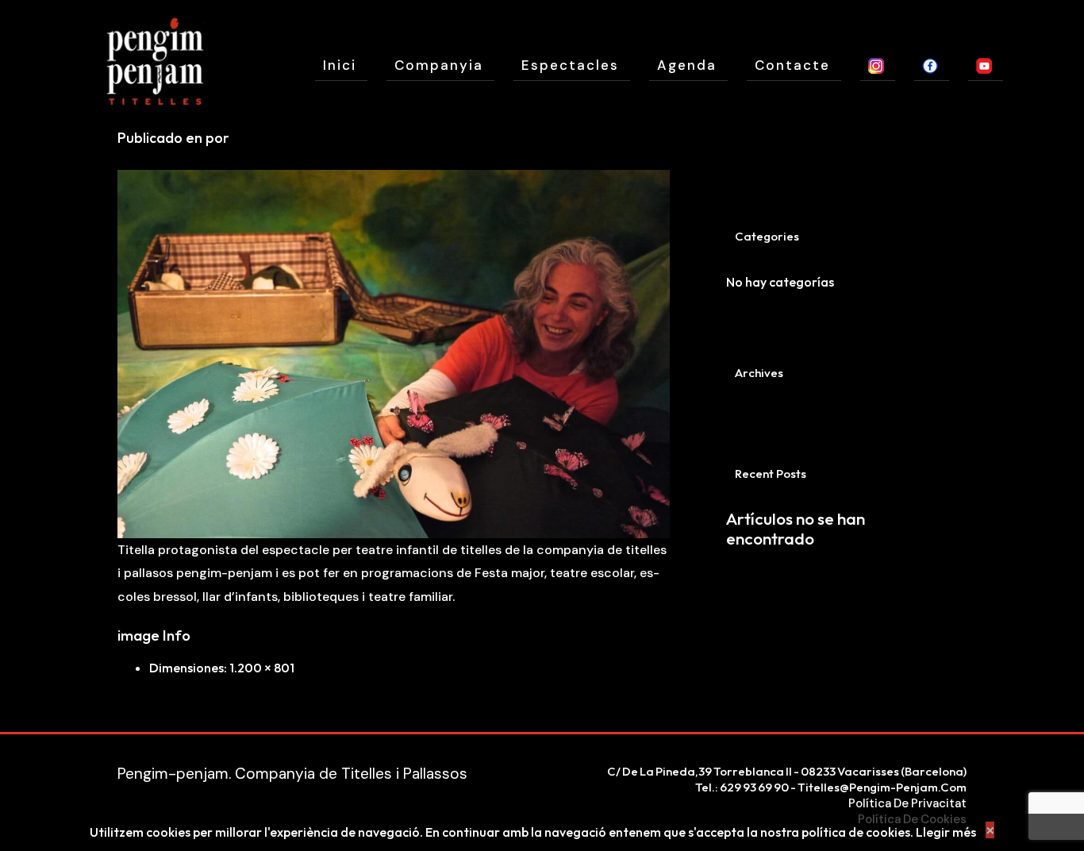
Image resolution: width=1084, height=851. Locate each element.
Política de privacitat (907, 803)
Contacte (792, 65)
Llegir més (946, 832)
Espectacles (570, 65)
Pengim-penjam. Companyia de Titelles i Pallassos (292, 774)
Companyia (438, 65)
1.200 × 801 (261, 668)
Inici (339, 65)
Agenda (687, 65)
